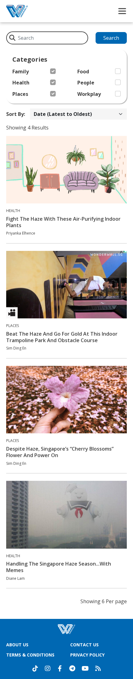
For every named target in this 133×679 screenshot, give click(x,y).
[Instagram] (48, 668)
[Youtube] (85, 668)
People (85, 83)
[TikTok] (35, 668)
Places (20, 94)
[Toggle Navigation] (122, 11)
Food (83, 71)
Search (111, 38)
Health (20, 83)
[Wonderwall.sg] (17, 11)
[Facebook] (60, 668)
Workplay (89, 94)
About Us (17, 645)
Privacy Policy (87, 655)
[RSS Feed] (98, 668)
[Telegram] (72, 668)
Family (20, 71)
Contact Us (84, 645)
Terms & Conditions (30, 655)
